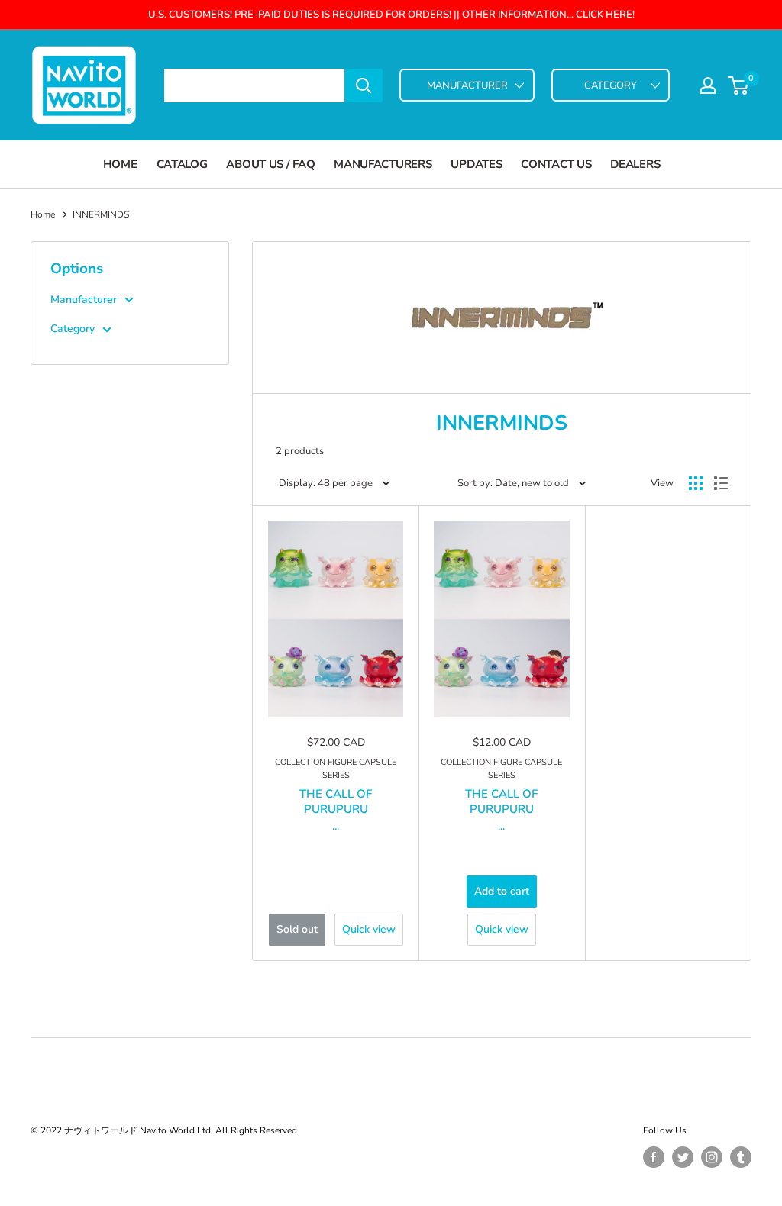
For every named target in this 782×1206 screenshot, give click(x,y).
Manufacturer (83, 299)
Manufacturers (382, 164)
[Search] (363, 85)
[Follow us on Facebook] (653, 1157)
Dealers (635, 164)
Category (72, 328)
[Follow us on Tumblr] (740, 1157)
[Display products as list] (721, 483)
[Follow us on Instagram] (711, 1157)
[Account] (708, 85)
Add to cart (501, 891)
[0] (738, 85)
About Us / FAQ (270, 164)
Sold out (297, 929)
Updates (476, 164)
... (335, 826)
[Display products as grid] (696, 483)
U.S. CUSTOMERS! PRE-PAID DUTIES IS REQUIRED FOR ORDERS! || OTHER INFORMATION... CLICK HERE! (391, 14)
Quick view (369, 929)
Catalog (182, 164)
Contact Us (556, 164)
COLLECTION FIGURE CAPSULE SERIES (335, 768)
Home (120, 164)
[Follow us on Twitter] (682, 1157)
